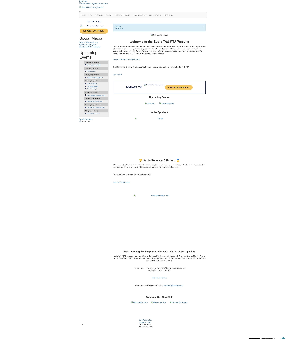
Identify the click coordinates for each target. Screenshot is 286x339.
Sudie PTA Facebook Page (88, 42)
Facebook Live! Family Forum (94, 101)
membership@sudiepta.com (173, 285)
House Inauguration (92, 83)
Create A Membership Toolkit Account (126, 59)
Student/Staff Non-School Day (95, 77)
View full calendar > (86, 119)
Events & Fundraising (122, 15)
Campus (109, 15)
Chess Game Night (92, 89)
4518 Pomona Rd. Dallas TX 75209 (145, 321)
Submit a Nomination (159, 278)
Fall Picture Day (91, 71)
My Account (168, 15)
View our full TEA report (121, 182)
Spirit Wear (99, 15)
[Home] (93, 3)
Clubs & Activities (140, 15)
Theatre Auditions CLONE (94, 65)
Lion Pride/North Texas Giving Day (96, 107)
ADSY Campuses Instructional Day (96, 95)
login (81, 1)
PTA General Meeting (92, 86)
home (85, 1)
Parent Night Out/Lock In (93, 114)
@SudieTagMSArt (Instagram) (90, 47)
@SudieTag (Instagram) (87, 44)
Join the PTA (117, 74)
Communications (155, 15)
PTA (90, 15)
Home (83, 15)
